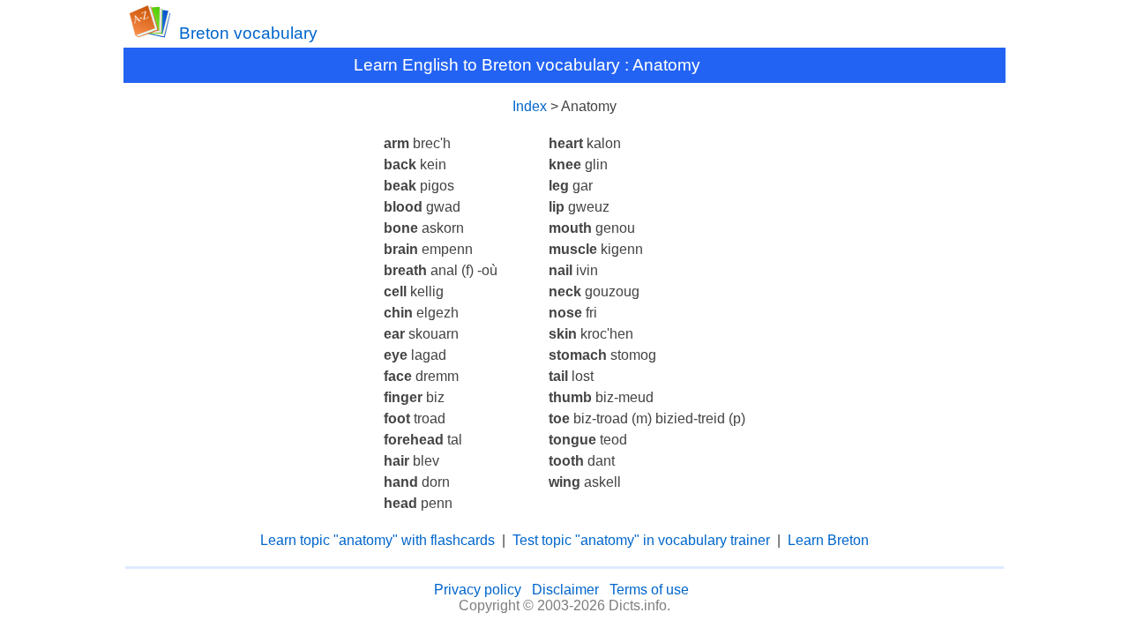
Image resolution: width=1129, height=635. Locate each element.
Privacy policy (477, 589)
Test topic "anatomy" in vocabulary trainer (641, 540)
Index (529, 106)
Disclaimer (565, 589)
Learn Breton (828, 540)
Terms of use (649, 589)
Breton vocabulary (248, 33)
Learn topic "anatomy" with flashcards (377, 540)
